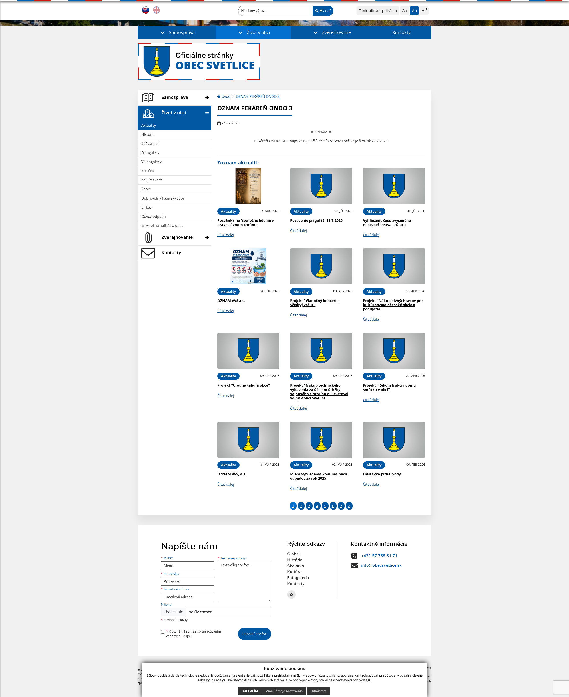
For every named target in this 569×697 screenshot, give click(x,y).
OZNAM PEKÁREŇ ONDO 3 (258, 96)
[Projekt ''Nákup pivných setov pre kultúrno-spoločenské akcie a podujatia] (394, 266)
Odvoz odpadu (153, 216)
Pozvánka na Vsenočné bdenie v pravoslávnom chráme (245, 222)
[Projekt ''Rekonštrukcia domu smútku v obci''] (394, 351)
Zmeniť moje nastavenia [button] (284, 691)
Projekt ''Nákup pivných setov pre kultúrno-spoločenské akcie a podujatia (393, 305)
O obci (293, 554)
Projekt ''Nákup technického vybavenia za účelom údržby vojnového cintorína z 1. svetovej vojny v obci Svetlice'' (319, 392)
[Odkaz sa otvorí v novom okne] (291, 594)
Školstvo (295, 566)
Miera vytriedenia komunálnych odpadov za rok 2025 (318, 476)
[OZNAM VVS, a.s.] (248, 440)
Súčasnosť (150, 143)
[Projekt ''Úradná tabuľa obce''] (248, 351)
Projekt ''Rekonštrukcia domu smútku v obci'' (389, 387)
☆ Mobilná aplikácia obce (162, 225)
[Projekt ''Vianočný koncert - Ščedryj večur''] (321, 266)
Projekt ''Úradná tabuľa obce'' (243, 385)
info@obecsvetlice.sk (381, 565)
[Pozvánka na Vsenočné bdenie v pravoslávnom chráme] (248, 186)
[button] (177, 32)
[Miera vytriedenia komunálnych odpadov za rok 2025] (321, 440)
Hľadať (325, 10)
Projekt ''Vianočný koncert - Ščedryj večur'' (314, 302)
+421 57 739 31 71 (379, 555)
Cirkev (146, 207)
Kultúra (147, 170)
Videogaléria (151, 161)
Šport (146, 189)
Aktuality (148, 125)
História (148, 134)
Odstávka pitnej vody (382, 474)
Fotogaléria (150, 152)
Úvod (225, 96)
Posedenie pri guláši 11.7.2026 (316, 220)
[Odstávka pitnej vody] (394, 440)
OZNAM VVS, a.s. (231, 474)
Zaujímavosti (152, 180)
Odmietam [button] (318, 691)
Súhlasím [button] (250, 691)
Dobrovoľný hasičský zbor (162, 198)
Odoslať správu (254, 633)
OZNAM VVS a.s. (231, 300)
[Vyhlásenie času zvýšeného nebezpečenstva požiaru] (394, 186)
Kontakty (401, 32)
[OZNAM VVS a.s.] (248, 266)
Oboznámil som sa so (193, 633)
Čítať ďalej (225, 234)
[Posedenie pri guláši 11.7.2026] (321, 186)
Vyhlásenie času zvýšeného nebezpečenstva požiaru (387, 222)
